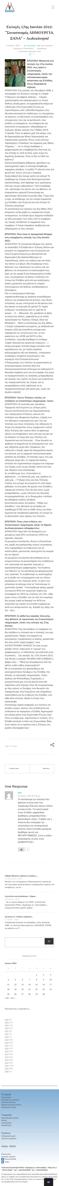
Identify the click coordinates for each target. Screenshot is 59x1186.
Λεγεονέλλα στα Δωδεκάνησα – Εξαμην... (20, 896)
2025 (7, 1022)
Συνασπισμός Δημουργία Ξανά (29, 51)
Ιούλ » (13, 998)
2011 (7, 1063)
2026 (7, 1020)
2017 (7, 1046)
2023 (7, 1028)
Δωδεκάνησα (42, 49)
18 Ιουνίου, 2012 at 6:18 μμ (29, 796)
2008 (7, 1071)
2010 (7, 1066)
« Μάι (7, 998)
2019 (7, 1040)
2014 (7, 1054)
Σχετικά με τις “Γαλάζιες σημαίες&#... (19, 917)
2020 (7, 1037)
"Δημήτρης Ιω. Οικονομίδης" (23, 49)
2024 (7, 1025)
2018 (7, 1043)
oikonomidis (31, 46)
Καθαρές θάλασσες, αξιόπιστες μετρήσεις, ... (21, 876)
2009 (7, 1069)
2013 (7, 1057)
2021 (7, 1034)
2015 (7, 1051)
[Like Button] (30, 54)
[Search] (49, 941)
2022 (7, 1031)
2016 (7, 1048)
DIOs (20, 793)
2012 (7, 1060)
